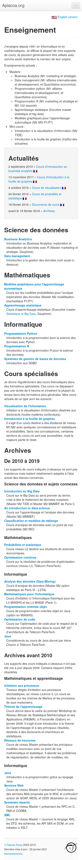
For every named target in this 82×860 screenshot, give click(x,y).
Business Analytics (18, 239)
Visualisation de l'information (25, 406)
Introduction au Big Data (22, 491)
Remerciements (13, 853)
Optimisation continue (20, 557)
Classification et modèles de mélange (31, 521)
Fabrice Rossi (14, 845)
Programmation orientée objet (25, 607)
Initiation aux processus (21, 685)
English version (67, 17)
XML (7, 815)
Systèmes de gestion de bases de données (35, 359)
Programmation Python (20, 333)
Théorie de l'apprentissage (23, 706)
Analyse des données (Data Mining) (30, 581)
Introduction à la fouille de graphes (29, 419)
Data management (17, 256)
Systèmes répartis (17, 802)
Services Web (14, 785)
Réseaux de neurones (20, 740)
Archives (49, 211)
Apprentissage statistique (22, 305)
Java (7, 636)
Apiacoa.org (13, 5)
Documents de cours (46, 204)
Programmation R (16, 346)
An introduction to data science (27, 508)
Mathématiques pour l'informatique (29, 594)
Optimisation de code (19, 619)
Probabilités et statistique (22, 545)
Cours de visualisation (46, 187)
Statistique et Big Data (21, 314)
